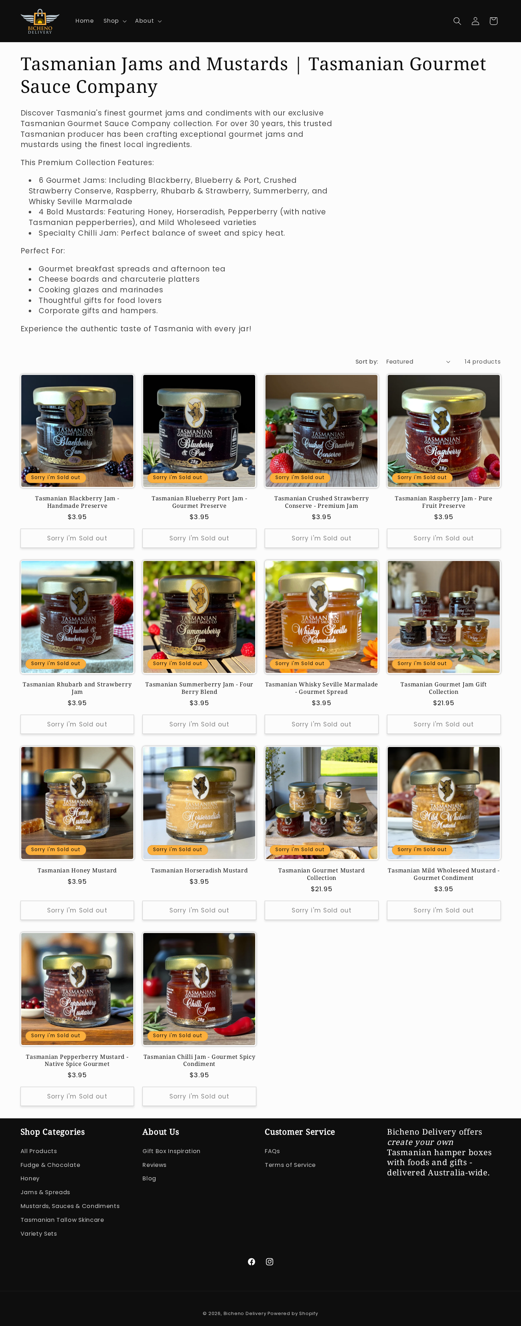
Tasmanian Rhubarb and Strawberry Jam (77, 688)
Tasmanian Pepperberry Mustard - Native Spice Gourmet (77, 1060)
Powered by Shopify (293, 1313)
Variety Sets (39, 1234)
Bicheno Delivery (246, 1313)
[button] (114, 21)
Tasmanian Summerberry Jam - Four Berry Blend (199, 688)
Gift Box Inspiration (171, 1151)
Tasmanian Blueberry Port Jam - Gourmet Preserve (199, 502)
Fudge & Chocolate (50, 1165)
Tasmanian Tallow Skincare (62, 1220)
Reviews (154, 1165)
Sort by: (366, 362)
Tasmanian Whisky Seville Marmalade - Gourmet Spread (322, 688)
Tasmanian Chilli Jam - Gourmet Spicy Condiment (200, 1060)
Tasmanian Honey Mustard (77, 870)
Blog (149, 1178)
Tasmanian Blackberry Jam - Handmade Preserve (77, 502)
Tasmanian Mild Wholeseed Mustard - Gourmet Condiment (444, 874)
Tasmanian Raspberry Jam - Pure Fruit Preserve (444, 502)
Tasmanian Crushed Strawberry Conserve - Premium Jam (321, 502)
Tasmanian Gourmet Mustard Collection (321, 874)
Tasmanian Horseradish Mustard (199, 870)
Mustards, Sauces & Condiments (70, 1206)
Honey (30, 1178)
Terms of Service (290, 1165)
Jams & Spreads (46, 1192)
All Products (39, 1151)
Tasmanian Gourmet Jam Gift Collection (443, 688)
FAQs (272, 1151)
